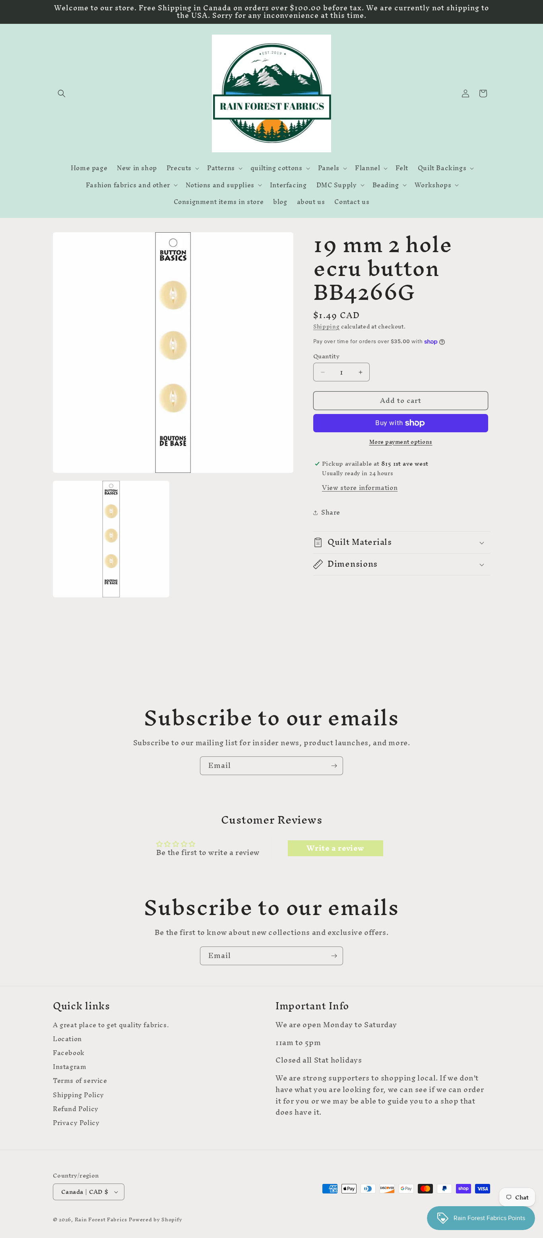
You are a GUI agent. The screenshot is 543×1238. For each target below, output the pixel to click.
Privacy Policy (76, 1123)
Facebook (69, 1053)
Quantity (326, 357)
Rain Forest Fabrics (101, 1219)
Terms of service (80, 1081)
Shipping (326, 327)
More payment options (400, 442)
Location (67, 1039)
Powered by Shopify (155, 1219)
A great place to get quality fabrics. (111, 1026)
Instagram (69, 1067)
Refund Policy (76, 1109)
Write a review (335, 848)
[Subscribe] (334, 765)
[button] (61, 93)
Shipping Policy (78, 1095)
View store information (360, 487)
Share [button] (330, 512)
